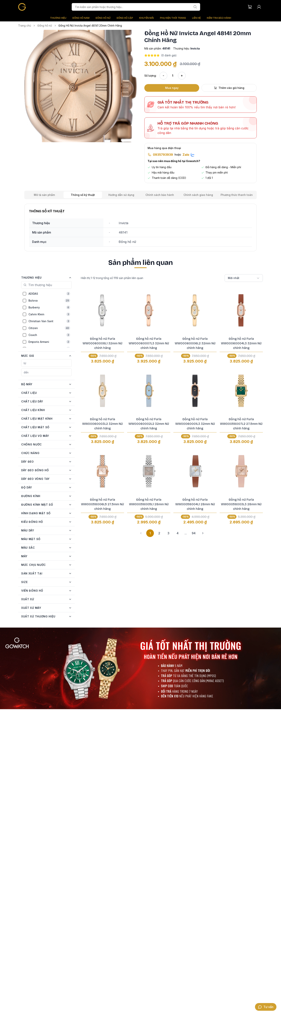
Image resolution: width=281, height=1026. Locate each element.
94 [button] (194, 533)
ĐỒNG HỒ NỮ (103, 17)
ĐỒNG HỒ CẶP (125, 17)
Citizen (48, 328)
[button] (80, 86)
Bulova (48, 300)
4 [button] (178, 533)
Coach (48, 335)
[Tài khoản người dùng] (259, 7)
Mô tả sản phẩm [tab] (44, 194)
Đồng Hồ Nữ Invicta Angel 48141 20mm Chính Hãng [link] (90, 25)
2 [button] (159, 533)
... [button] (185, 533)
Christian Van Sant (48, 321)
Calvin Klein (48, 314)
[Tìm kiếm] (195, 7)
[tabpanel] (140, 227)
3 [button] (168, 533)
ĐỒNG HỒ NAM (80, 17)
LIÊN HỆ (196, 17)
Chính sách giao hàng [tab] (198, 194)
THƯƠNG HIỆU (58, 17)
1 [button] (150, 533)
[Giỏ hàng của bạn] (250, 7)
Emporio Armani (48, 341)
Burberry (48, 307)
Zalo (186, 155)
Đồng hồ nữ (44, 25)
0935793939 (163, 155)
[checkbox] (24, 293)
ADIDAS (48, 293)
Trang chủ (24, 25)
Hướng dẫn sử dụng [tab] (121, 194)
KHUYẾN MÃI (146, 17)
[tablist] (140, 195)
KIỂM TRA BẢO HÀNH (219, 17)
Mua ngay (172, 87)
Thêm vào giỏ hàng (231, 87)
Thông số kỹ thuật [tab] (83, 194)
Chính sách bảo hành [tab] (159, 194)
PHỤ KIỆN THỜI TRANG (173, 17)
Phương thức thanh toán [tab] (237, 194)
